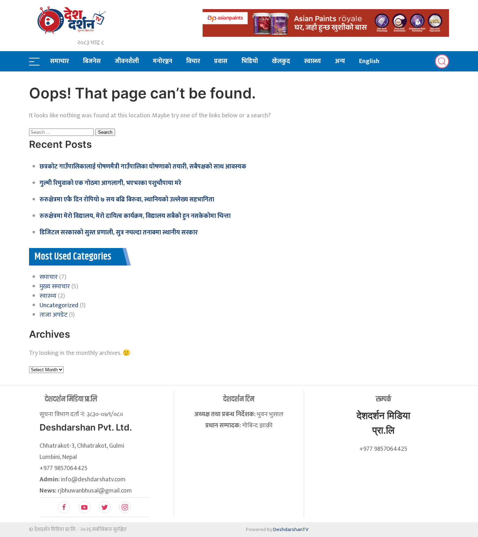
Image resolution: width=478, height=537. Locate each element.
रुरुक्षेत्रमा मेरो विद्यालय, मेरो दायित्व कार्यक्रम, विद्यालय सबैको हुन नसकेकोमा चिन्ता (135, 216)
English (369, 61)
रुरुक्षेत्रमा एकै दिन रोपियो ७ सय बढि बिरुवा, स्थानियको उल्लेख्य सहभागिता (127, 199)
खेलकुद (281, 61)
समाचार (59, 61)
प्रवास (220, 61)
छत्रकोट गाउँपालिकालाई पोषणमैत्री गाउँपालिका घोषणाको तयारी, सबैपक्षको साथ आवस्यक (143, 166)
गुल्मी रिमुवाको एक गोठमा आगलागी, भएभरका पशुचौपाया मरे (110, 183)
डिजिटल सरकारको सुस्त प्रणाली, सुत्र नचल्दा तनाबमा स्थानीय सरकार (119, 232)
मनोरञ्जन (162, 61)
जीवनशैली (127, 61)
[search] (442, 61)
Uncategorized (59, 305)
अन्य (340, 61)
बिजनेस (92, 61)
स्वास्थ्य (312, 61)
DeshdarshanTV (291, 529)
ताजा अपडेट (54, 315)
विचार (193, 61)
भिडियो (249, 61)
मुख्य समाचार (55, 286)
